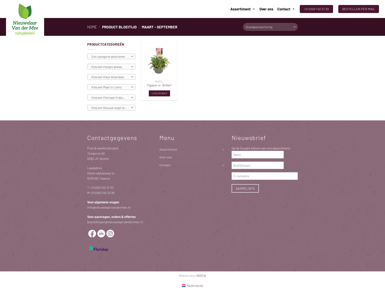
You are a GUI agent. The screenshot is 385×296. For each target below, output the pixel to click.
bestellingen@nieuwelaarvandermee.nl (115, 222)
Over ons (266, 9)
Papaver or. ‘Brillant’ (159, 85)
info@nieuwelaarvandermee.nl (109, 207)
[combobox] (111, 56)
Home (92, 27)
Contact (283, 9)
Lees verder (159, 93)
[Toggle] (223, 149)
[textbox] (110, 56)
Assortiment (240, 9)
